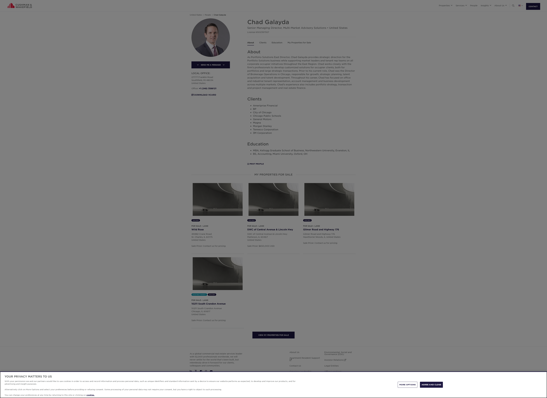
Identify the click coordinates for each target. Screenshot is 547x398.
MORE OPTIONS (407, 384)
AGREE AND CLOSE (431, 384)
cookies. (90, 395)
